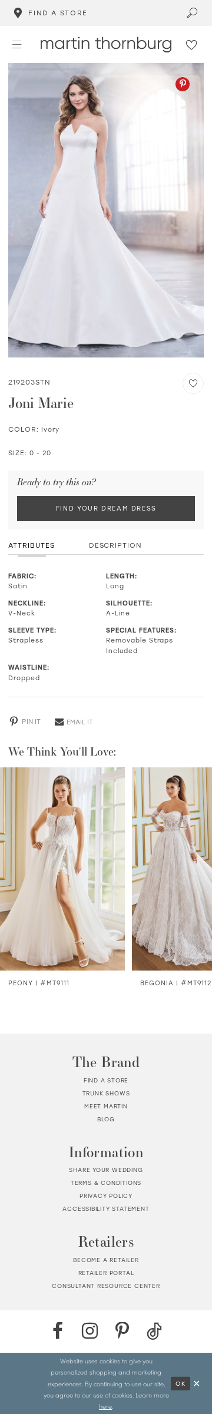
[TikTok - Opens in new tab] (154, 1331)
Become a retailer (106, 1260)
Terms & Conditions (106, 1183)
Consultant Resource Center (106, 1286)
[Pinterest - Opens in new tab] (182, 84)
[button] (17, 44)
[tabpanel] (106, 210)
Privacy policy (106, 1196)
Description (116, 545)
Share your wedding (106, 1170)
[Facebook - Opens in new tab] (57, 1331)
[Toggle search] (193, 13)
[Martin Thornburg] (106, 44)
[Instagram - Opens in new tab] (90, 1331)
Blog (106, 1119)
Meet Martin (106, 1106)
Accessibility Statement (105, 1209)
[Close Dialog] (197, 1383)
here (105, 1406)
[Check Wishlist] (192, 45)
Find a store (106, 1080)
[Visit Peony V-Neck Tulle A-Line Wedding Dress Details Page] (62, 869)
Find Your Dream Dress (106, 508)
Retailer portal (106, 1273)
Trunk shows (106, 1093)
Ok (180, 1383)
